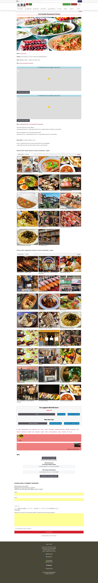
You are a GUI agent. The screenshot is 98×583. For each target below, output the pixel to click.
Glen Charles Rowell (50, 572)
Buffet (19, 429)
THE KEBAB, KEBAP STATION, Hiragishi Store (68, 208)
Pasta (33, 431)
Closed (78, 8)
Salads (46, 431)
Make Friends (74, 4)
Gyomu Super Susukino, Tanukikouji (66, 291)
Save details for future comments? (24, 528)
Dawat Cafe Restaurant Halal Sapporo (24, 245)
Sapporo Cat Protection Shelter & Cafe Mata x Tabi (26, 291)
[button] (49, 79)
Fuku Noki (40, 172)
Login (30, 4)
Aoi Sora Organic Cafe (43, 382)
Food (39, 429)
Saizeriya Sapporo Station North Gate (24, 346)
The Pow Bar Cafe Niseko (64, 382)
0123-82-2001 (23, 53)
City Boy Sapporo (63, 364)
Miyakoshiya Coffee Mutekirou (73, 449)
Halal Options (73, 429)
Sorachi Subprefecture (53, 431)
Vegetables (64, 431)
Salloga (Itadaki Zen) (21, 382)
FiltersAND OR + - (17, 1)
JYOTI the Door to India (21, 328)
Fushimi (41, 429)
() (61, 414)
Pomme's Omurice (42, 309)
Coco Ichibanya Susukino (21, 208)
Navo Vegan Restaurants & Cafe (23, 309)
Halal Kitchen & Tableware (60, 429)
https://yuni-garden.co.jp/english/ (26, 63)
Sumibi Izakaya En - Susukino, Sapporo (24, 272)
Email (15, 497)
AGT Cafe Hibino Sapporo (43, 400)
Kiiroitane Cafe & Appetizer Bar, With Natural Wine (48, 346)
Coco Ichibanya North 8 (43, 245)
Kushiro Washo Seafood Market (66, 227)
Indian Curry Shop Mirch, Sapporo (66, 172)
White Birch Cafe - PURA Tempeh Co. (45, 328)
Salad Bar (42, 431)
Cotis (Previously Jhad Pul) (65, 272)
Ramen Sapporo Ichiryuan (21, 190)
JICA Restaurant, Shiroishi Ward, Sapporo (24, 172)
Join (27, 4)
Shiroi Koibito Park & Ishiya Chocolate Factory (47, 208)
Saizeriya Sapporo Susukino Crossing (24, 364)
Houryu (18, 227)
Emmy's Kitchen (63, 309)
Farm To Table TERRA (43, 227)
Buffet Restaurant (25, 429)
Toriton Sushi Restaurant (43, 291)
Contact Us (49, 556)
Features (65, 8)
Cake (30, 429)
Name (16, 492)
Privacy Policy (49, 568)
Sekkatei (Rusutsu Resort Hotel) (66, 190)
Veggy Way (41, 364)
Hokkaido (29, 431)
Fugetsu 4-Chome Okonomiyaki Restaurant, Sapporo (48, 190)
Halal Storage (24, 431)
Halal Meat (68, 429)
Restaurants (37, 431)
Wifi (67, 431)
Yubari (70, 431)
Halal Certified (51, 429)
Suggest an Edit (49, 553)
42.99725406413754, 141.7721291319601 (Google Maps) (31, 124)
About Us (72, 8)
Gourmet (46, 429)
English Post (34, 429)
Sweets (59, 431)
